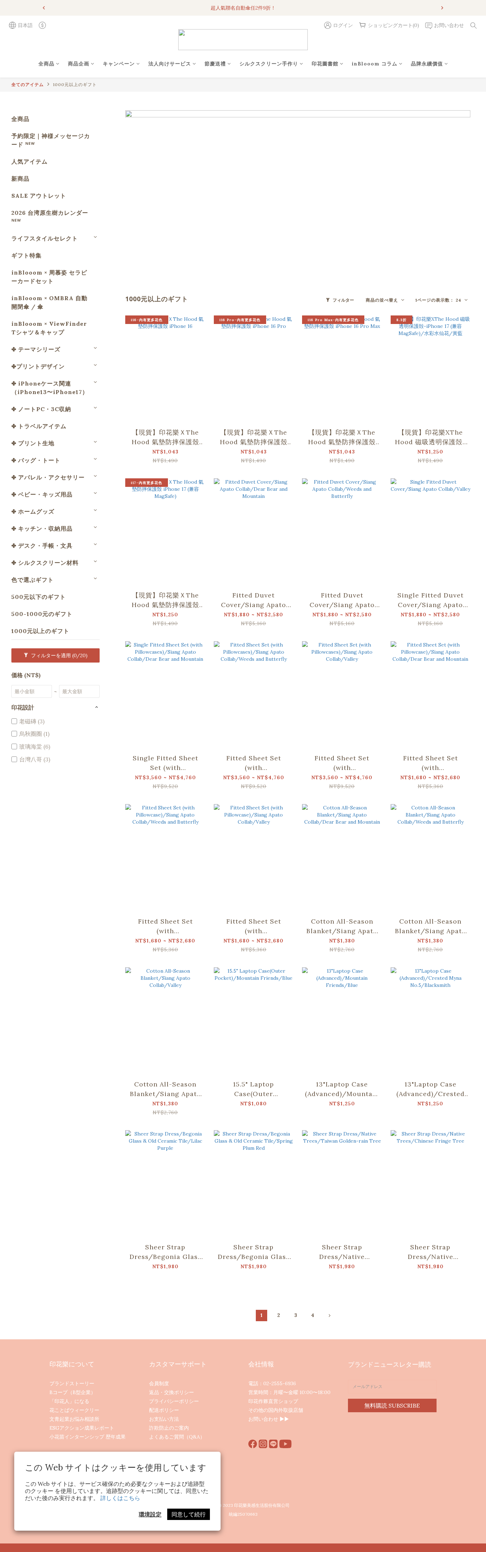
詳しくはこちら (120, 1497)
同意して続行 (188, 1514)
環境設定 (150, 1514)
